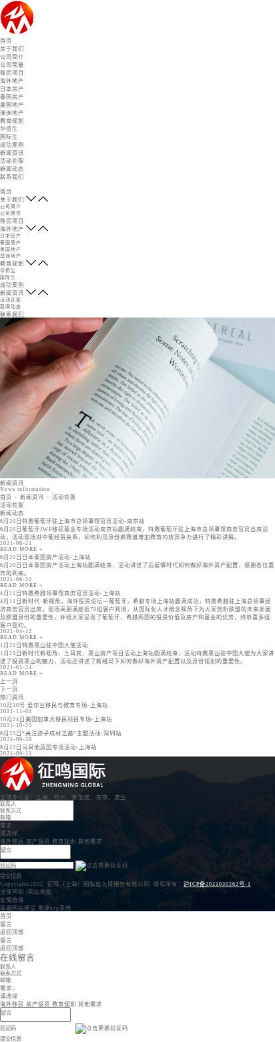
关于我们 (12, 49)
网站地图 (40, 892)
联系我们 (12, 177)
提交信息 (10, 876)
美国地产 (12, 105)
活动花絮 (12, 161)
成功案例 (12, 145)
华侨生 (9, 129)
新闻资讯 (12, 153)
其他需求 (90, 842)
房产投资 (38, 842)
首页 (6, 41)
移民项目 (12, 73)
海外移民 (12, 842)
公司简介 (12, 57)
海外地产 (12, 81)
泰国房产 (12, 97)
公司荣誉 (12, 65)
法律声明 (12, 892)
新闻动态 (12, 169)
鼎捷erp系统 (54, 908)
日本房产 (12, 89)
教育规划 (12, 121)
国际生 (9, 137)
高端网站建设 (18, 908)
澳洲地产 (12, 113)
